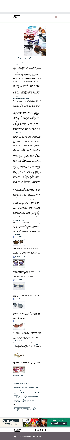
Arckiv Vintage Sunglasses (19, 381)
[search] (56, 17)
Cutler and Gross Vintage (19, 399)
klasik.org (16, 395)
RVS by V (20, 362)
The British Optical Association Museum (22, 407)
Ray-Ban (18, 75)
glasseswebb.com (17, 384)
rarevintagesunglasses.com (19, 390)
